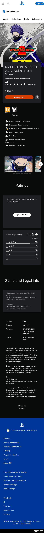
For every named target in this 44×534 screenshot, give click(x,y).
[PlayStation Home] (22, 3)
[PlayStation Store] (11, 11)
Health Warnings (11, 379)
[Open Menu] (3, 3)
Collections (16, 19)
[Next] (40, 164)
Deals (26, 19)
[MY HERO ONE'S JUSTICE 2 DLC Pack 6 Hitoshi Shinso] (19, 164)
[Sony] (38, 533)
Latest (5, 19)
